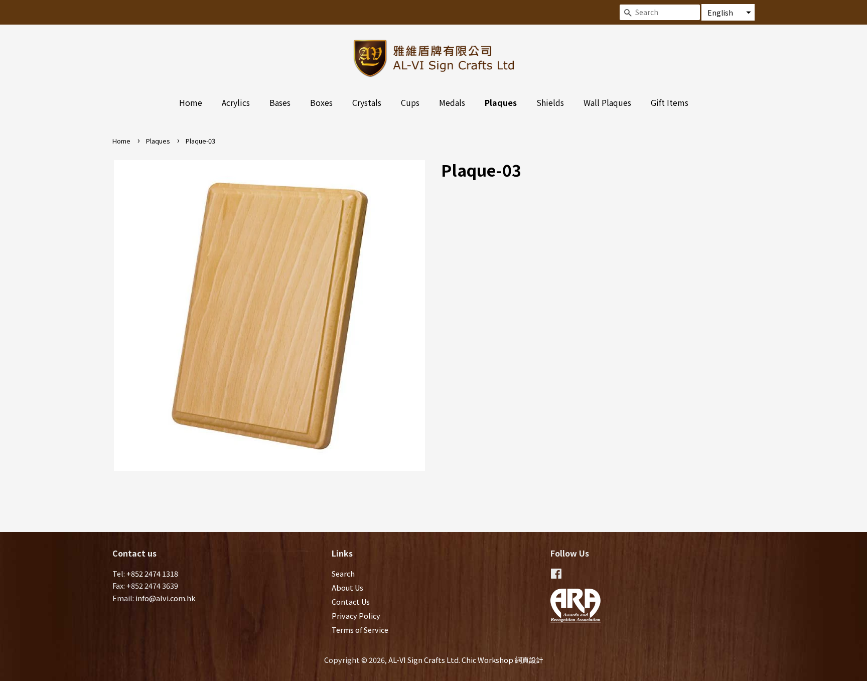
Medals (452, 102)
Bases (280, 102)
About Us (347, 587)
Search (343, 573)
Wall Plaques (607, 102)
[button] (728, 12)
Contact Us (351, 601)
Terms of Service (360, 629)
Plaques (501, 102)
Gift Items (669, 102)
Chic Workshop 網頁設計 (502, 659)
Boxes (321, 102)
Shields (550, 102)
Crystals (366, 102)
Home (190, 102)
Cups (410, 102)
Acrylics (236, 102)
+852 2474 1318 (152, 573)
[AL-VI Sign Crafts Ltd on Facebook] (556, 575)
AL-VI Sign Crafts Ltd (423, 659)
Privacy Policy (356, 615)
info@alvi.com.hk (165, 598)
